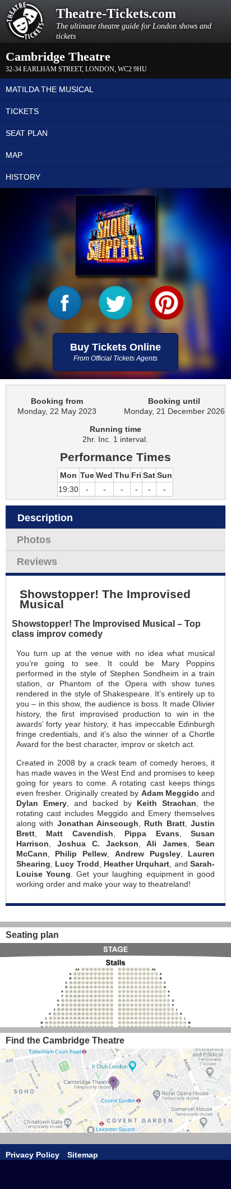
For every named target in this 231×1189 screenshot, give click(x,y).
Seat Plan (27, 133)
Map (14, 155)
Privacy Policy (32, 1154)
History (23, 176)
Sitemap (82, 1154)
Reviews (37, 561)
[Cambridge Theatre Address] (115, 1091)
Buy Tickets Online (115, 351)
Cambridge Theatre (58, 56)
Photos (34, 539)
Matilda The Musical (50, 89)
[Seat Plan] (115, 985)
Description (45, 517)
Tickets (22, 111)
